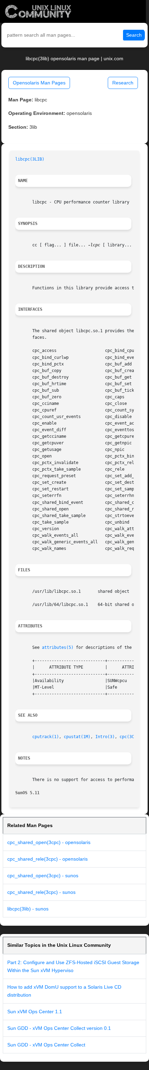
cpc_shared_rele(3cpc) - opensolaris (47, 859)
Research (122, 82)
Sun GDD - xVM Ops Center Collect (46, 1045)
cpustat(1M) (77, 736)
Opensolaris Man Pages (39, 82)
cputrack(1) (45, 736)
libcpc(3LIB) (29, 159)
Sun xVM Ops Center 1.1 (34, 1011)
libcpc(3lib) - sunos (28, 909)
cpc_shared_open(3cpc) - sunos (42, 875)
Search (134, 35)
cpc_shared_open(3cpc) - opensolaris (48, 842)
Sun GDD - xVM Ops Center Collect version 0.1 (59, 1028)
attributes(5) (57, 647)
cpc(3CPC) (130, 736)
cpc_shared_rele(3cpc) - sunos (41, 892)
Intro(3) (105, 736)
